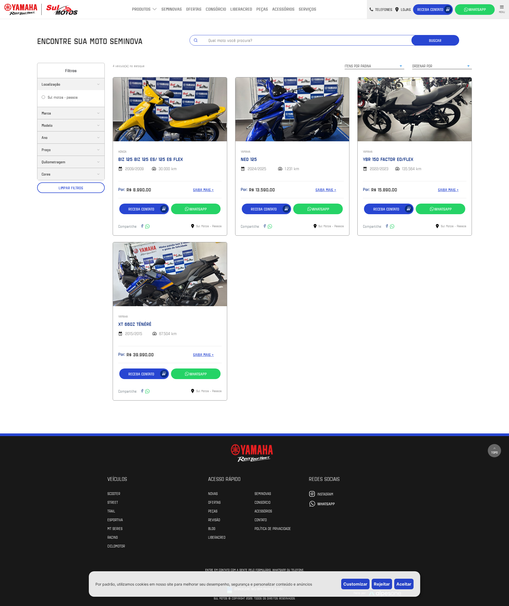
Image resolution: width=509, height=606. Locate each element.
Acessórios (283, 9)
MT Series (114, 528)
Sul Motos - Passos (63, 97)
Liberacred (241, 9)
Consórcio (216, 9)
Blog (211, 528)
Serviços (307, 9)
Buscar (435, 40)
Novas (213, 493)
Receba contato (430, 9)
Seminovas (171, 9)
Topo (494, 452)
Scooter (113, 493)
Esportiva (115, 519)
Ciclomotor (116, 545)
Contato (260, 519)
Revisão (214, 519)
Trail (111, 510)
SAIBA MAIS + (203, 189)
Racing (112, 537)
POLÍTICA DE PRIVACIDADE (272, 528)
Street (112, 502)
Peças (262, 9)
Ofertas (193, 9)
